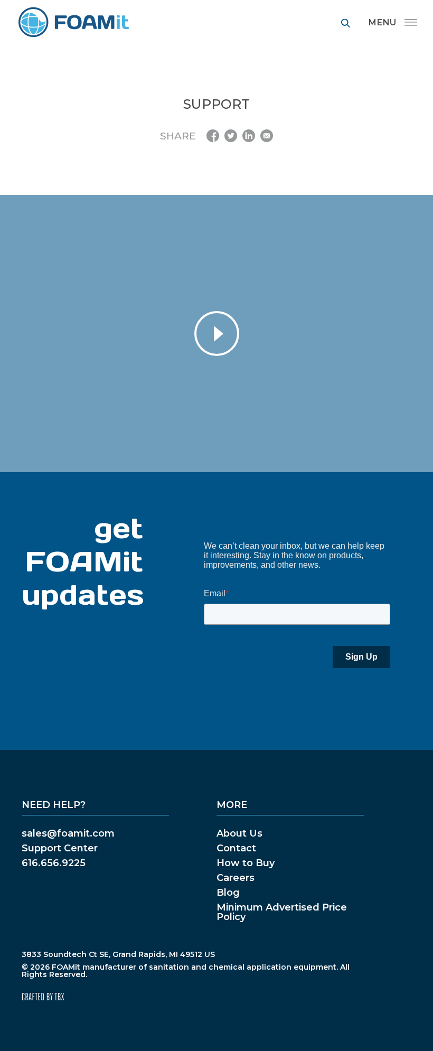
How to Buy (245, 863)
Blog (228, 892)
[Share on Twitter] (230, 135)
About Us (239, 833)
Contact (236, 848)
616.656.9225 (54, 863)
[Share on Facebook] (212, 135)
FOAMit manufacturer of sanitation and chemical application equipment (73, 22)
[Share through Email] (266, 135)
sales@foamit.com (68, 833)
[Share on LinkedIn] (248, 135)
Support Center (60, 848)
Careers (235, 878)
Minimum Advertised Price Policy (281, 912)
